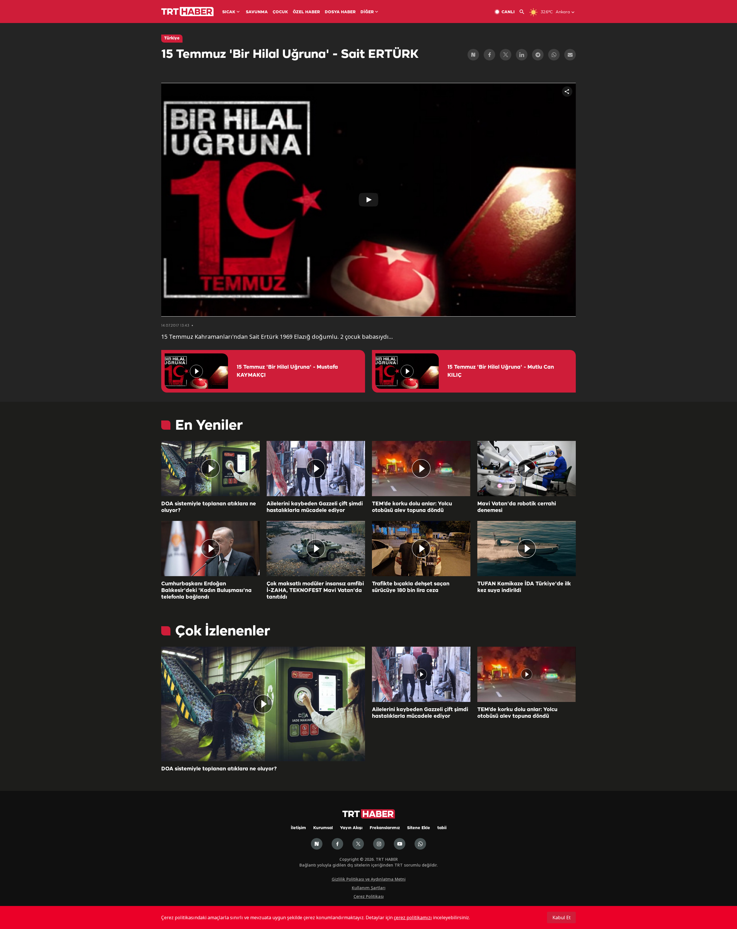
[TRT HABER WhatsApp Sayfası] (420, 844)
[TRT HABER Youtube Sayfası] (399, 844)
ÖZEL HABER (306, 12)
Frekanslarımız (385, 828)
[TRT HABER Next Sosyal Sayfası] (316, 844)
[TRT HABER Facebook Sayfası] (337, 844)
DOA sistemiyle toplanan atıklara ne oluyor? (208, 507)
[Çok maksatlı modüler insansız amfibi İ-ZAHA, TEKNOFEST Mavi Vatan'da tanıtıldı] (316, 548)
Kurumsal (323, 828)
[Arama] (524, 12)
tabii (442, 828)
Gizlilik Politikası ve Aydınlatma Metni (369, 879)
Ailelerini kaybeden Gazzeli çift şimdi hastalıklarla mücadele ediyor (315, 507)
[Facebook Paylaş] (489, 54)
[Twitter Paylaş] (505, 54)
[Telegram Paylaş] (538, 54)
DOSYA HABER (340, 12)
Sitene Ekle (418, 828)
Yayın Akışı (351, 828)
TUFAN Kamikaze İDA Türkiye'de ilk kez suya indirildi (524, 587)
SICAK (228, 12)
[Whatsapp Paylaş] (554, 54)
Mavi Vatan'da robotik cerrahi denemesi (516, 507)
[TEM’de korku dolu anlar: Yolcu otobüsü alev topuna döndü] (421, 468)
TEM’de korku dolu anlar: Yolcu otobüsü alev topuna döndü (412, 507)
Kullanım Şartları (368, 887)
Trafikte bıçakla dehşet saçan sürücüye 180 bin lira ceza (410, 587)
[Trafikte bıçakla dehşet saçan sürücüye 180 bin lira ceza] (421, 548)
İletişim (298, 828)
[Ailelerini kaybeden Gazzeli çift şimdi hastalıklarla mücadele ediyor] (316, 468)
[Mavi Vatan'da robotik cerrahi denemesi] (526, 468)
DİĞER (367, 12)
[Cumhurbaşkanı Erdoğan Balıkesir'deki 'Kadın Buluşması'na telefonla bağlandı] (210, 548)
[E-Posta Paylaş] (570, 54)
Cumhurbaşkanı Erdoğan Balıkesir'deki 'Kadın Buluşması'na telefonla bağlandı (206, 590)
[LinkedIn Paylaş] (521, 54)
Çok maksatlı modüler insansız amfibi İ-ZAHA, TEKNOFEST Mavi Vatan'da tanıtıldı (315, 590)
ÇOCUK (280, 12)
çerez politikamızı (413, 917)
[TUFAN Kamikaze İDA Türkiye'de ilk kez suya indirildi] (526, 548)
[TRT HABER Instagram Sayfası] (379, 844)
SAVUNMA (257, 12)
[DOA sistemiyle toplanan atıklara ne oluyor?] (210, 468)
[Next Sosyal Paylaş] (473, 54)
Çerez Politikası (369, 896)
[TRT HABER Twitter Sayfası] (358, 844)
